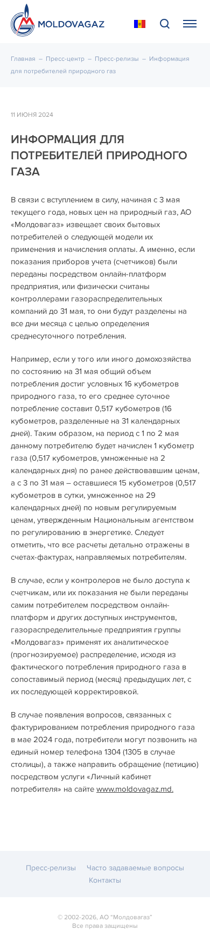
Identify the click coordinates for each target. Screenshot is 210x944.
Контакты (105, 880)
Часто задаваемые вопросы (135, 867)
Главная (23, 59)
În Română (139, 24)
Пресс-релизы (117, 59)
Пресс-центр (65, 59)
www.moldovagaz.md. (134, 789)
